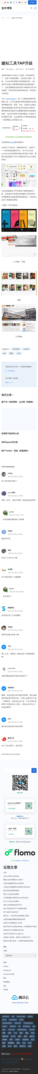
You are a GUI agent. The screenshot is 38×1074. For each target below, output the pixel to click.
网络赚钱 (6, 982)
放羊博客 (6, 8)
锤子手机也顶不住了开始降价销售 (15, 908)
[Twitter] (13, 2)
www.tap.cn (11, 99)
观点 (5, 986)
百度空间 (25, 1039)
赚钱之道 (11, 738)
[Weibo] (5, 2)
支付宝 (13, 1036)
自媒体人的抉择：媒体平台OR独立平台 (16, 937)
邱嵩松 (10, 531)
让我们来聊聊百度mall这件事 (13, 883)
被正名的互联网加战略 (11, 890)
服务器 (32, 1036)
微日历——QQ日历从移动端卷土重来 (16, 916)
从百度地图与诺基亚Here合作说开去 (16, 898)
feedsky (18, 1023)
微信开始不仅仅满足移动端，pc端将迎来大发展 (19, 926)
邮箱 (15, 1046)
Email (32, 2)
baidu (30, 1016)
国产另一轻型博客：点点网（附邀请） (18, 402)
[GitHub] (19, 2)
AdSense (5, 1016)
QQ (34, 1026)
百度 (11, 1039)
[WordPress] (25, 2)
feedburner (7, 1023)
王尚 (9, 646)
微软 (27, 1033)
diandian (16, 349)
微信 (21, 1033)
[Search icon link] (31, 8)
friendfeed (28, 1023)
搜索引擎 (5, 1036)
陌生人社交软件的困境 (11, 894)
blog (4, 1019)
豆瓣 (3, 1046)
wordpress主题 (8, 974)
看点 (2, 69)
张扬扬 (10, 627)
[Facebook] (16, 2)
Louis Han (11, 668)
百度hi (17, 1039)
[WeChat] (8, 2)
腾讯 (18, 1043)
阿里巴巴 (22, 1046)
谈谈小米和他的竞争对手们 (12, 905)
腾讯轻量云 (20, 1002)
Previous (11, 371)
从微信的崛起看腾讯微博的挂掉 (14, 919)
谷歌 (29, 1043)
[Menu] (35, 8)
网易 (3, 1043)
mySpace (26, 1026)
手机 (32, 1033)
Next (7, 382)
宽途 (11, 353)
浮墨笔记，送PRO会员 (20, 860)
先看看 (10, 569)
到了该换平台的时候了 (11, 912)
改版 (19, 1036)
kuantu (26, 349)
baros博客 (11, 492)
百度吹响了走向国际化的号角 (13, 930)
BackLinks (21, 1016)
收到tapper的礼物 (9, 442)
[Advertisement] (19, 40)
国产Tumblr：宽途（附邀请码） (15, 451)
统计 (32, 1039)
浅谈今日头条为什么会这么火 (13, 934)
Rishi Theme (14, 1071)
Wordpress (7, 970)
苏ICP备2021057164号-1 (11, 1059)
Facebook (13, 1019)
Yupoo (31, 1029)
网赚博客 (11, 608)
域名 (9, 1033)
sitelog (5, 966)
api (13, 1016)
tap (4, 353)
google (13, 1026)
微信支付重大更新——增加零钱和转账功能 (18, 941)
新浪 (25, 1036)
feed (21, 1019)
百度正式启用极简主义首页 (12, 923)
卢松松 (10, 473)
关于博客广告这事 (11, 378)
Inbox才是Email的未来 (11, 876)
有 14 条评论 (30, 69)
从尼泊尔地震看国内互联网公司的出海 (16, 887)
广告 (15, 1033)
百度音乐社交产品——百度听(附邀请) (18, 367)
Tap (31, 105)
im (19, 1026)
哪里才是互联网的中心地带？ (13, 880)
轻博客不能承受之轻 (10, 433)
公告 (5, 872)
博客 (3, 1033)
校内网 (4, 1039)
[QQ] (10, 2)
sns (3, 1029)
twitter (11, 1029)
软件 (9, 1046)
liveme (11, 142)
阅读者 (5, 990)
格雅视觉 (11, 687)
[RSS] (22, 2)
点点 (18, 353)
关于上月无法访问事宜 (11, 901)
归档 (5, 951)
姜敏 (9, 550)
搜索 (34, 770)
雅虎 (29, 1046)
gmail (4, 1026)
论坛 (24, 1043)
